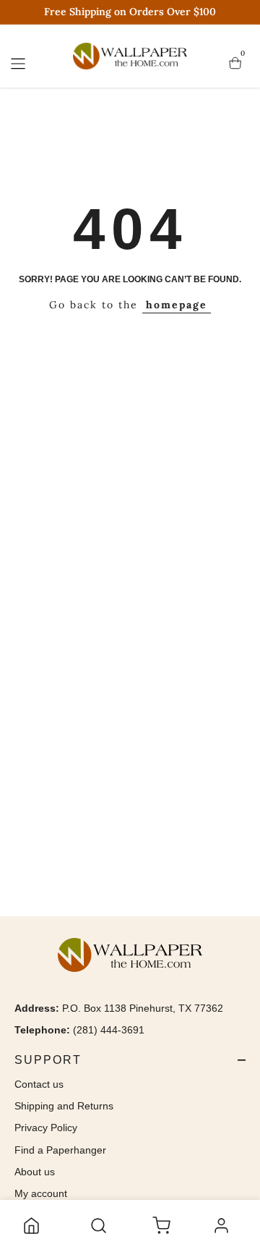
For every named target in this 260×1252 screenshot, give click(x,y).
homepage (176, 304)
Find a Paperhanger (60, 1150)
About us (34, 1171)
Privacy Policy (45, 1127)
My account (40, 1193)
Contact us (39, 1084)
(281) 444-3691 (108, 1030)
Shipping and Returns (63, 1106)
